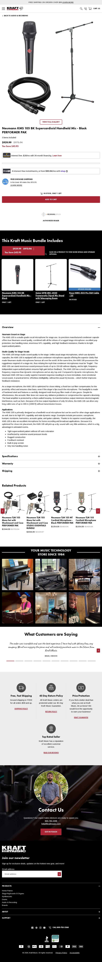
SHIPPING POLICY (21, 709)
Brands (5, 905)
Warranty (7, 463)
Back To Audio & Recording (16, 16)
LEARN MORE (68, 2)
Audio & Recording (9, 902)
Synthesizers (7, 896)
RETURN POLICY (51, 712)
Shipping (7, 471)
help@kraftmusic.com (51, 824)
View (19, 509)
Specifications (10, 456)
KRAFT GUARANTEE (81, 717)
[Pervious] (3, 511)
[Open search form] (81, 8)
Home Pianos (7, 891)
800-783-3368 (51, 821)
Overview (7, 327)
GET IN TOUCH (51, 832)
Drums (4, 899)
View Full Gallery (51, 122)
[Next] (98, 511)
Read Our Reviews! (51, 753)
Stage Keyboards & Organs (13, 894)
